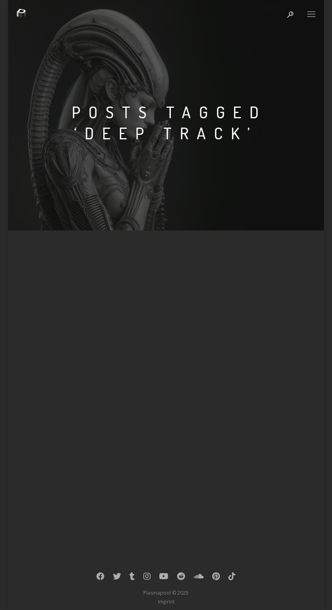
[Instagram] (147, 578)
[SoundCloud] (199, 578)
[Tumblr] (132, 578)
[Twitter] (117, 578)
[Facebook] (100, 578)
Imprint (166, 601)
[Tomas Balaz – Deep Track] (166, 342)
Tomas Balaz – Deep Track (101, 408)
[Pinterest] (216, 578)
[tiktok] (232, 578)
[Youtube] (163, 578)
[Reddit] (181, 578)
